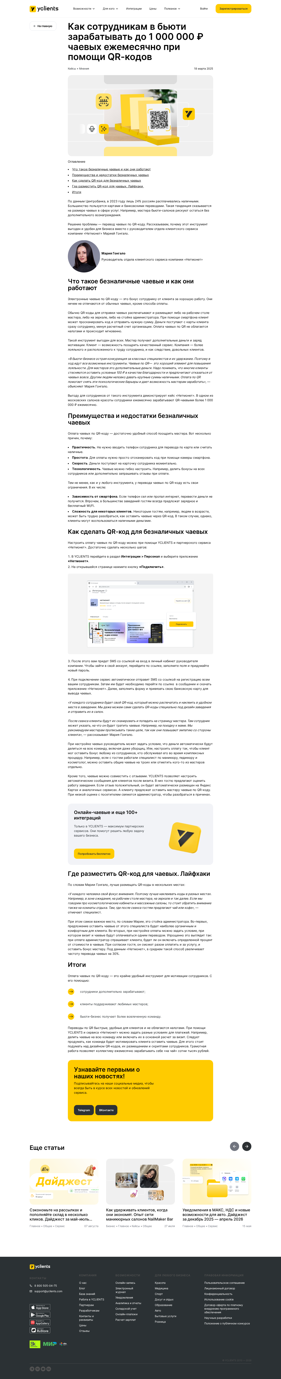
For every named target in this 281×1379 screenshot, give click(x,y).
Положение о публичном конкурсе (227, 1323)
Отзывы (84, 1330)
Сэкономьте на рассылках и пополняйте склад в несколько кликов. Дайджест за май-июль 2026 (59, 1214)
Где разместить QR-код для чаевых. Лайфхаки (108, 186)
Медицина (161, 1288)
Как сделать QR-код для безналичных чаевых (106, 180)
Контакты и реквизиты (86, 1317)
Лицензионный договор (219, 1288)
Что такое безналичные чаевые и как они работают (111, 169)
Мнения (84, 68)
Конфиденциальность (218, 1293)
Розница (160, 1321)
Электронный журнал (124, 1290)
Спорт (159, 1293)
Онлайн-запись (125, 1282)
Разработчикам (89, 1310)
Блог (82, 1288)
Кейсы (72, 68)
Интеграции (134, 8)
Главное (35, 1226)
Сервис (60, 1226)
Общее (47, 1226)
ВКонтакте (106, 1110)
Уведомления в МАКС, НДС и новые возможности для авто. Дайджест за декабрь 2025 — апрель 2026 (216, 1214)
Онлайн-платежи (126, 1314)
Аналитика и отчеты (128, 1303)
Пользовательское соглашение (224, 1282)
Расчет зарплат (125, 1319)
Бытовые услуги (165, 1316)
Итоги (76, 192)
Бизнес (110, 1226)
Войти (204, 8)
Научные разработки (218, 1317)
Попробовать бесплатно (94, 853)
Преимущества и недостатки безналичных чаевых (110, 175)
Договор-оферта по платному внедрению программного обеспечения (223, 1308)
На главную (44, 26)
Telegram (84, 1110)
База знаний (87, 1293)
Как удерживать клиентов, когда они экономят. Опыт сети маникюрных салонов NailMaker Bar (139, 1214)
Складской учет (125, 1308)
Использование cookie (219, 1299)
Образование (163, 1305)
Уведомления (124, 1297)
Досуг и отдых (164, 1299)
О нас (83, 1282)
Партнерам (86, 1305)
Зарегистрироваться (233, 8)
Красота (160, 1282)
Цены (153, 8)
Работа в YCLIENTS (91, 1299)
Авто (158, 1310)
